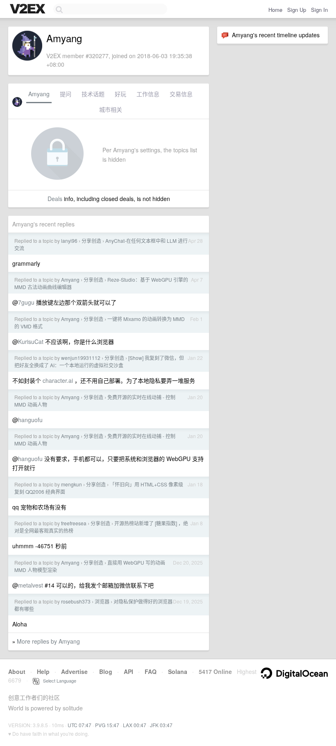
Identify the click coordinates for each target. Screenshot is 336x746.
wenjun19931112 (80, 357)
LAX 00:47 (134, 724)
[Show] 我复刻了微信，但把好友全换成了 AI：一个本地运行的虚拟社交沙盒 (99, 361)
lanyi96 (69, 240)
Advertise (74, 671)
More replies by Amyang (48, 641)
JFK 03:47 (161, 724)
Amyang (39, 94)
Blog (105, 671)
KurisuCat (30, 341)
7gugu (26, 302)
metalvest (30, 585)
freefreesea (73, 523)
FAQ (151, 671)
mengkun (71, 484)
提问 (65, 94)
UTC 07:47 (79, 724)
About (16, 671)
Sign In (319, 10)
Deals (55, 198)
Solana (177, 671)
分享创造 (91, 240)
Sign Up (296, 10)
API (128, 671)
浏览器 (102, 601)
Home (275, 10)
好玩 (120, 94)
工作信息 (147, 94)
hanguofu (30, 420)
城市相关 (110, 109)
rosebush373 (76, 601)
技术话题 (93, 94)
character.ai (58, 380)
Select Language (57, 680)
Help (43, 671)
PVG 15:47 (107, 724)
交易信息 (181, 94)
